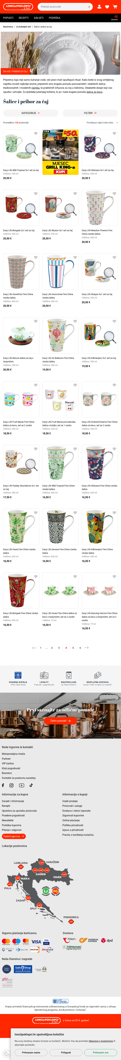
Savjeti (38, 17)
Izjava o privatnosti (73, 829)
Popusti (8, 17)
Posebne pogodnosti (13, 815)
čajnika (36, 87)
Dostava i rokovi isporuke (76, 810)
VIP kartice (8, 763)
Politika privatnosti (72, 825)
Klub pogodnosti (11, 768)
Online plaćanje (71, 820)
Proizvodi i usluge (72, 805)
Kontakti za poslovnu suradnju (19, 777)
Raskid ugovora (12, 836)
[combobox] (102, 123)
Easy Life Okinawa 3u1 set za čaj (98, 170)
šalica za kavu (94, 91)
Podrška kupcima (11, 825)
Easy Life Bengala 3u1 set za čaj (18, 230)
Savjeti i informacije (13, 801)
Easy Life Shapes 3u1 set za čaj (97, 294)
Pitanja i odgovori (11, 829)
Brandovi (7, 773)
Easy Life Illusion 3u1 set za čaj (57, 230)
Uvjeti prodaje (70, 801)
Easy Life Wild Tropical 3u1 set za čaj (21, 170)
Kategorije (29, 113)
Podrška (54, 17)
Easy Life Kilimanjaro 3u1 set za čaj (99, 358)
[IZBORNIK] (113, 16)
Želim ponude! (58, 720)
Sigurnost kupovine (73, 815)
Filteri (88, 113)
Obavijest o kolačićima (101, 1041)
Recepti (24, 17)
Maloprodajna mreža (13, 753)
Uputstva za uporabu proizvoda (19, 810)
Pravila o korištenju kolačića (78, 834)
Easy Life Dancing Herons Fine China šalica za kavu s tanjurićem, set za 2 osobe (99, 617)
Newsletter (8, 820)
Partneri (6, 758)
